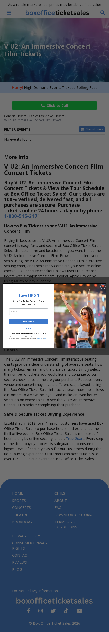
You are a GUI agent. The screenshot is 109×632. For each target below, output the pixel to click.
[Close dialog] (103, 286)
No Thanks (28, 328)
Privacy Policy (39, 338)
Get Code (28, 321)
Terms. (46, 338)
